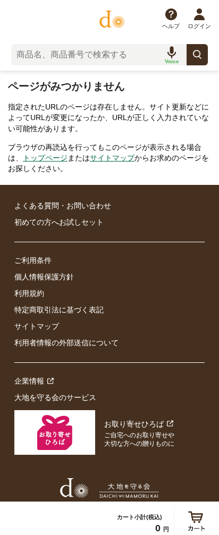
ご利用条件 (33, 260)
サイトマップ (112, 158)
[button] (171, 54)
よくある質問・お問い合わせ (62, 205)
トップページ (45, 158)
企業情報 (29, 381)
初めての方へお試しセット (59, 222)
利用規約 (29, 293)
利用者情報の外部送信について (66, 342)
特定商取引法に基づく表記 (59, 309)
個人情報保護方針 (44, 277)
